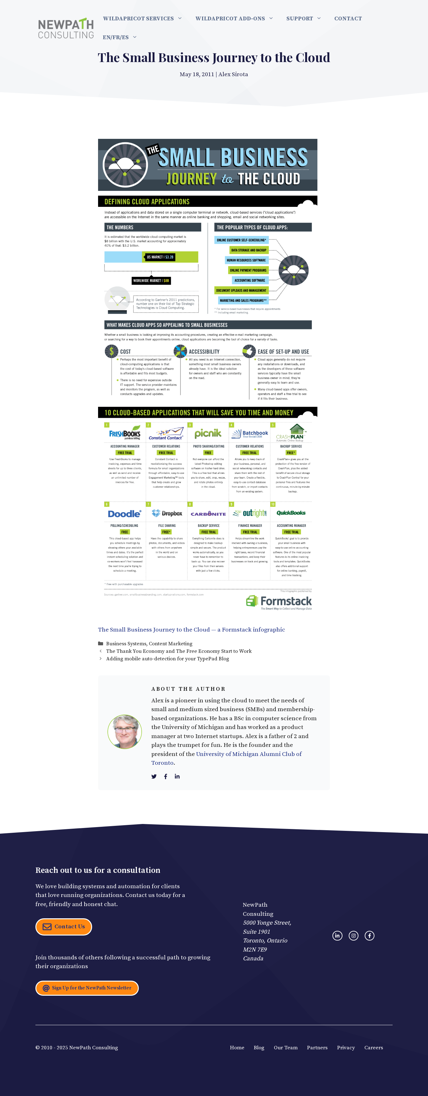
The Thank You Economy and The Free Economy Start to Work (179, 651)
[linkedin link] (337, 936)
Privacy (346, 1047)
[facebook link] (369, 936)
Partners (317, 1047)
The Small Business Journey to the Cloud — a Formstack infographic (191, 629)
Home (237, 1047)
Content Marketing (170, 644)
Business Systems (126, 644)
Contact (348, 18)
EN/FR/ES (116, 37)
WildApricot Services (138, 18)
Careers (373, 1047)
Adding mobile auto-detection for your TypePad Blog (167, 659)
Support (299, 18)
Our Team (286, 1047)
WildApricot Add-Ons (230, 18)
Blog (259, 1047)
